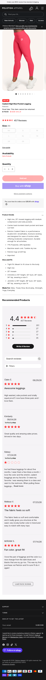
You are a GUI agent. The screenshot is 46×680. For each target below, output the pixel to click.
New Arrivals (9, 20)
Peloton (5, 106)
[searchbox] (20, 359)
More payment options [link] (23, 194)
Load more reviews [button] (23, 584)
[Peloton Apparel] (12, 8)
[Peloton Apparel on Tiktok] (12, 645)
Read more (18, 486)
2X (9, 141)
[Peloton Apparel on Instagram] (7, 645)
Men (31, 20)
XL (23, 136)
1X (37, 136)
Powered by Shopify (8, 664)
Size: (6, 126)
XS (9, 130)
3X (23, 141)
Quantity (6, 164)
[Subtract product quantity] (4, 169)
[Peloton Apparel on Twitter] (16, 645)
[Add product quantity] (12, 169)
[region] (22, 325)
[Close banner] (42, 27)
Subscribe (40, 625)
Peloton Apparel (20, 660)
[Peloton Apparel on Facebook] (3, 645)
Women (22, 20)
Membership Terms (16, 637)
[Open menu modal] (42, 8)
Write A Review (23, 346)
